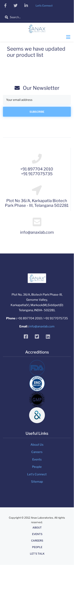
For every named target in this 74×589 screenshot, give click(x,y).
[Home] (37, 30)
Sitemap (37, 481)
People (37, 467)
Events (37, 459)
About (37, 527)
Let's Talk (37, 553)
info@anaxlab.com (42, 326)
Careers (37, 452)
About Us (37, 444)
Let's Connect (37, 474)
